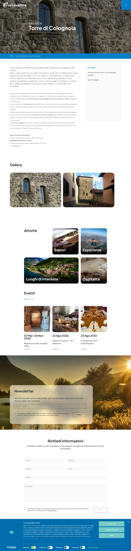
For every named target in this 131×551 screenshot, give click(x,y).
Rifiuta (112, 535)
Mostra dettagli (93, 547)
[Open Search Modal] (116, 5)
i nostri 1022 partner (33, 525)
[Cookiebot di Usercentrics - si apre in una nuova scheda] (11, 547)
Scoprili (26, 299)
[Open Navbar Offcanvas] (126, 5)
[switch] (50, 547)
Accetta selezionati (111, 529)
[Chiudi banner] (128, 522)
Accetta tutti (111, 524)
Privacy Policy (54, 415)
